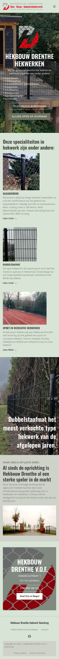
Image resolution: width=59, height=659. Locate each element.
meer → (12, 218)
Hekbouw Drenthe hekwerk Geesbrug (29, 623)
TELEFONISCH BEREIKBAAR (29, 106)
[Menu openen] (54, 6)
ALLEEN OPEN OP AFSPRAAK (29, 116)
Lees (5, 218)
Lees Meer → (10, 349)
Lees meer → (10, 282)
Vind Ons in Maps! (29, 596)
